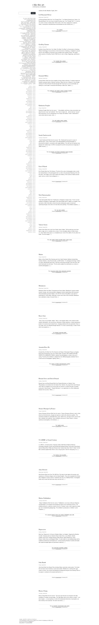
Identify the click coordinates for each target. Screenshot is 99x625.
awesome (33, 22)
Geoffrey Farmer (44, 44)
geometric (55, 605)
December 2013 (31, 150)
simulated (66, 90)
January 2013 (31, 165)
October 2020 (31, 102)
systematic (32, 82)
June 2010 (32, 208)
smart (34, 78)
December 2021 (31, 101)
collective (27, 27)
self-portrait (26, 76)
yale (34, 83)
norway (56, 514)
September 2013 (30, 154)
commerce (22, 28)
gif (31, 40)
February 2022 (31, 98)
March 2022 (32, 97)
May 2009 (33, 226)
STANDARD (66, 514)
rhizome (33, 73)
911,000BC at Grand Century (48, 440)
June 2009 (32, 225)
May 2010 (33, 209)
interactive (32, 46)
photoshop (25, 67)
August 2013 (32, 155)
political (32, 67)
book (34, 24)
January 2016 (31, 118)
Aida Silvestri (43, 470)
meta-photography (62, 363)
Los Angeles (61, 547)
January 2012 (31, 182)
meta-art (28, 52)
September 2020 (30, 104)
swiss (26, 82)
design (33, 33)
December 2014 (31, 133)
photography (29, 66)
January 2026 (31, 90)
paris (28, 62)
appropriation (31, 20)
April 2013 (32, 161)
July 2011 (33, 190)
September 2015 (30, 122)
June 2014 (32, 141)
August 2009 (32, 222)
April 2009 (32, 227)
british (21, 25)
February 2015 (31, 130)
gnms (34, 40)
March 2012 (32, 179)
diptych (58, 151)
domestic (57, 332)
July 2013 (33, 157)
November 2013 (31, 151)
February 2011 (31, 197)
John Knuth (42, 562)
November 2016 (31, 112)
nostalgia (27, 58)
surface (67, 239)
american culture (30, 19)
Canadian (57, 61)
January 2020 (31, 105)
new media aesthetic (29, 57)
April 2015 (32, 129)
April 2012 (32, 177)
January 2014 (31, 148)
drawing (33, 35)
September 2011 (30, 187)
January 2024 (31, 94)
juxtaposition (62, 151)
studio (33, 80)
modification (27, 55)
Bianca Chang (43, 591)
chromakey (52, 151)
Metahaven (42, 286)
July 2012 (33, 173)
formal (23, 38)
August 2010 (32, 205)
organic (61, 120)
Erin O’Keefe (43, 166)
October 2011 (31, 186)
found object (31, 38)
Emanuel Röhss (43, 76)
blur (30, 24)
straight (28, 80)
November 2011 (31, 184)
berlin (29, 23)
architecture (52, 90)
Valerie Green (43, 225)
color (55, 90)
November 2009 (31, 218)
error (24, 37)
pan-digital (60, 239)
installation (30, 45)
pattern (64, 239)
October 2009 (31, 219)
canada (26, 25)
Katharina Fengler (44, 105)
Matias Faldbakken (45, 498)
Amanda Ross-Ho (44, 347)
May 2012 (33, 176)
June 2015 (32, 126)
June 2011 (32, 191)
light (22, 50)
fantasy (29, 37)
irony (34, 47)
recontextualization (29, 70)
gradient (58, 120)
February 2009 (31, 230)
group (60, 454)
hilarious (26, 43)
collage (33, 26)
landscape (25, 49)
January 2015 (31, 132)
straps (70, 514)
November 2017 (31, 111)
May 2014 (33, 143)
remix (34, 71)
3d (26, 18)
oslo (59, 514)
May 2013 (33, 159)
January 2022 (31, 100)
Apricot (34, 620)
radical (33, 69)
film (34, 37)
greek (34, 41)
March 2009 (32, 229)
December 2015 (31, 119)
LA (55, 363)
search (33, 13)
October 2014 (31, 136)
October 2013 (31, 152)
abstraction (31, 18)
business (57, 454)
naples (65, 332)
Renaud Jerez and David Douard (49, 378)
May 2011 (33, 193)
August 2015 (32, 123)
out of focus (31, 60)
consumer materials (51, 514)
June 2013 (32, 158)
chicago (52, 363)
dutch (23, 36)
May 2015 (33, 127)
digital (27, 34)
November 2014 (31, 134)
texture (70, 239)
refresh (28, 71)
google (21, 41)
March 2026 (32, 87)
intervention (27, 47)
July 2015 (33, 125)
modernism (32, 54)
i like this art (38, 4)
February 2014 (31, 147)
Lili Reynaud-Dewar (45, 15)
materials (32, 51)
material (56, 239)
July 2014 (33, 140)
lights (61, 61)
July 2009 (33, 223)
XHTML (49, 620)
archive (33, 21)
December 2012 (31, 166)
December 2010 (31, 200)
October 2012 (31, 169)
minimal (33, 53)
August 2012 (32, 172)
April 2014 (32, 144)
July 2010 (33, 207)
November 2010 (31, 201)
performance (31, 63)
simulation (70, 90)
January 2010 (31, 215)
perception (22, 63)
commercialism (31, 28)
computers (32, 29)
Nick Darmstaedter (45, 195)
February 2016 (31, 116)
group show (61, 332)
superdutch (26, 81)
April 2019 (32, 108)
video (26, 83)
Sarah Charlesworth (45, 135)
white (30, 83)
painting (58, 90)
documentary (25, 35)
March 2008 (32, 232)
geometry (32, 39)
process (33, 68)
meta (23, 52)
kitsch (33, 48)
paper (65, 605)
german (26, 40)
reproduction (25, 73)
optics (24, 60)
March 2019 (32, 109)
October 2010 (31, 202)
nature (24, 56)
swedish (33, 81)
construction (31, 32)
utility (73, 514)
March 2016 (32, 115)
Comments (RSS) (29, 622)
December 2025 (31, 91)
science (22, 75)
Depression (42, 529)
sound (22, 79)
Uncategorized (58, 30)
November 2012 (31, 168)
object (33, 58)
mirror (26, 54)
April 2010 (32, 211)
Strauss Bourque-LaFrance (47, 409)
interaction (23, 46)
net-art (30, 56)
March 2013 (32, 162)
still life (32, 79)
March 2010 (32, 212)
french (26, 39)
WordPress (31, 621)
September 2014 (30, 137)
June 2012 (32, 175)
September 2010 (30, 204)
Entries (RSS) (21, 622)
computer (25, 29)
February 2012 (31, 180)
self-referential (30, 77)
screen (62, 425)
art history (25, 22)
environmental (31, 36)
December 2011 (31, 183)
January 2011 (31, 198)
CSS (52, 620)
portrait (26, 68)
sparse (68, 605)
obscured (24, 59)
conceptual (31, 30)
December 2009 (31, 216)
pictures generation (69, 151)
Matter (41, 254)
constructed (31, 31)
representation (30, 72)
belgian (23, 23)
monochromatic (61, 605)
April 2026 (32, 86)
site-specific (26, 78)
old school (32, 59)
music (34, 55)
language (32, 49)
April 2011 (32, 194)
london (33, 50)
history (33, 43)
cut (52, 605)
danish (25, 33)
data (29, 33)
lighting (57, 363)
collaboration (24, 26)
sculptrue (68, 363)
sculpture (60, 29)
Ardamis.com (45, 620)
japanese (28, 48)
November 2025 (31, 93)
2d (49, 151)
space (26, 79)
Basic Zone (42, 316)
